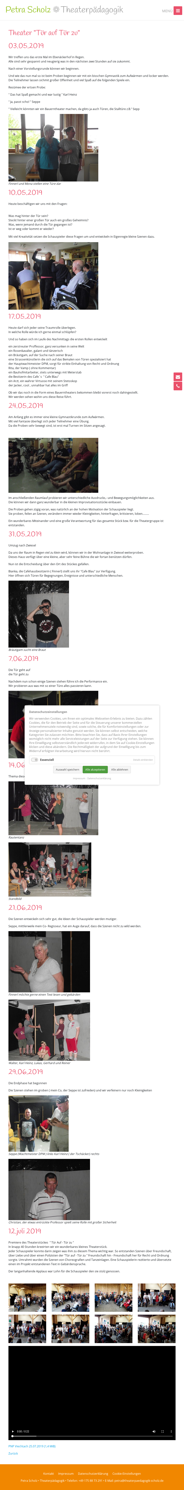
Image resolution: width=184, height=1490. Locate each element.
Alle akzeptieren (95, 769)
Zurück (13, 1453)
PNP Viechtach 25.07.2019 (32, 1446)
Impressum (79, 778)
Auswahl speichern (67, 769)
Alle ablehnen (119, 769)
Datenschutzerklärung (99, 778)
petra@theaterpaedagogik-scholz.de (139, 1481)
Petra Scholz (64, 10)
